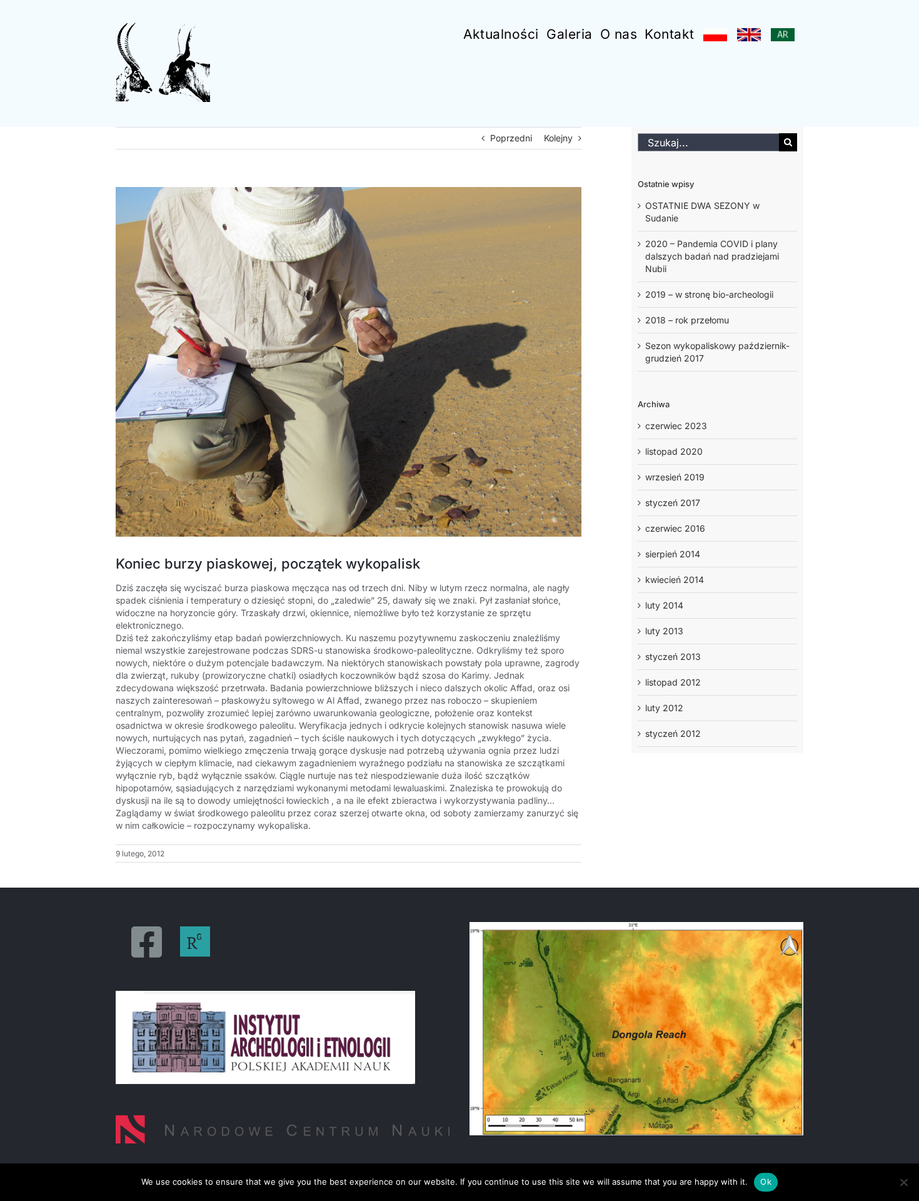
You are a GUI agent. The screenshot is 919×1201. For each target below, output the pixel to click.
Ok (765, 1182)
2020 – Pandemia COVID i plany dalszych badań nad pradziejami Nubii (712, 256)
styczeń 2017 (672, 502)
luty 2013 (664, 631)
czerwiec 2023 (676, 425)
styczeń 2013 (673, 656)
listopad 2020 (674, 451)
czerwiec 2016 (675, 528)
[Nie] (903, 1182)
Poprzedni (511, 138)
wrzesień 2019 (675, 477)
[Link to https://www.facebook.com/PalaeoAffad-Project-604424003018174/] (146, 942)
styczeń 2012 (673, 733)
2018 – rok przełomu (687, 320)
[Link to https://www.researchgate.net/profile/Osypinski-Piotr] (195, 942)
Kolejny (558, 138)
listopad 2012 (673, 682)
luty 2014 (664, 605)
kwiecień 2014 (674, 579)
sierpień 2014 (672, 554)
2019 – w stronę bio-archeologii (709, 294)
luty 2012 (664, 707)
